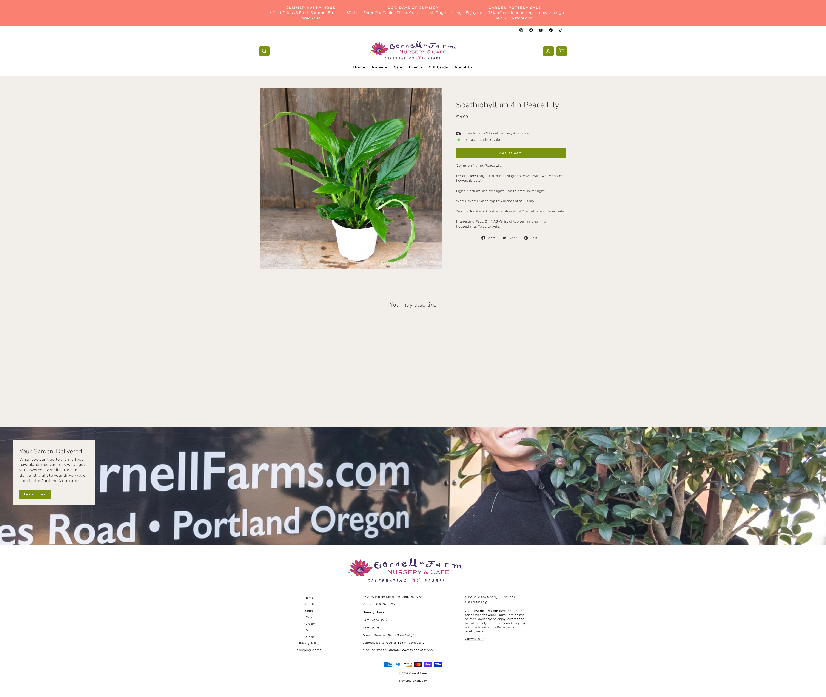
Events (415, 67)
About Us (464, 67)
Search (309, 604)
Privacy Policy (309, 643)
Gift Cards (438, 67)
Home (359, 67)
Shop (309, 610)
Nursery (379, 67)
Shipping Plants (309, 650)
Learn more (35, 494)
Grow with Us (474, 638)
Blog (309, 630)
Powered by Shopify (413, 680)
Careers (309, 636)
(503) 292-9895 (384, 604)
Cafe (398, 67)
